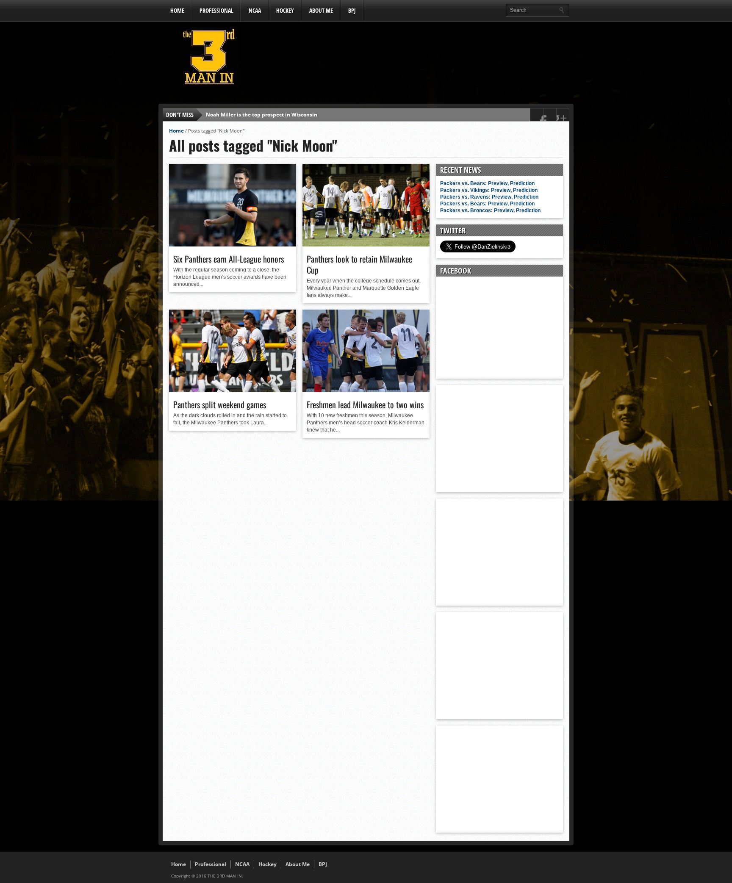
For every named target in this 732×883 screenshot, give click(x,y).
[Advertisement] (415, 59)
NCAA (255, 10)
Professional (216, 10)
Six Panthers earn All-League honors (228, 258)
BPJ (352, 10)
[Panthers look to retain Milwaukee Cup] (366, 244)
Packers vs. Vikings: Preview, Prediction (489, 190)
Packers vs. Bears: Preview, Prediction (487, 183)
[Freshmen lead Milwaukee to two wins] (366, 390)
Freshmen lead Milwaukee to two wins (365, 404)
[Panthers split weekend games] (232, 390)
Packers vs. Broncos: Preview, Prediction (490, 210)
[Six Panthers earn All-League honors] (232, 244)
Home (177, 10)
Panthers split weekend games (219, 404)
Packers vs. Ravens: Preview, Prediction (489, 197)
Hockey (285, 10)
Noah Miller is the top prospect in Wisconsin (261, 114)
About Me (321, 10)
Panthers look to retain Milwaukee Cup (359, 264)
